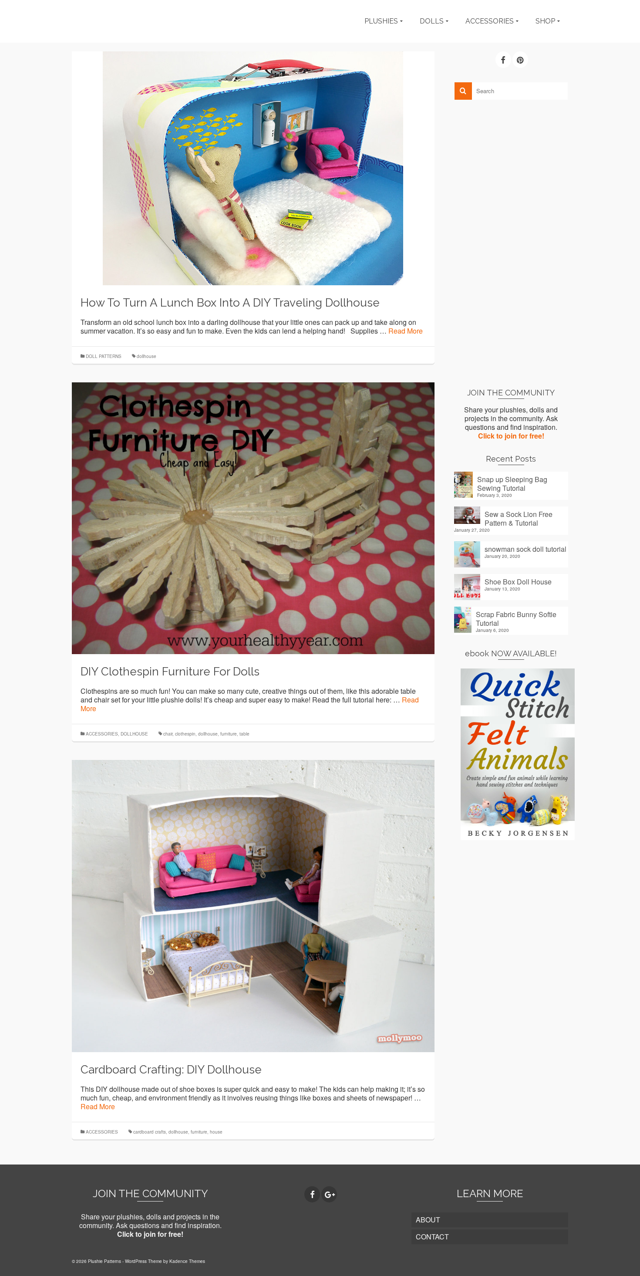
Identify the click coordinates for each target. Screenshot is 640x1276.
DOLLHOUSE (134, 734)
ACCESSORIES (102, 734)
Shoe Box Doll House (518, 581)
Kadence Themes (187, 1261)
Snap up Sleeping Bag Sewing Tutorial (512, 483)
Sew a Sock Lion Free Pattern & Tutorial (518, 518)
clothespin (185, 734)
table (244, 734)
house (216, 1132)
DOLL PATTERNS (103, 356)
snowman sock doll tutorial (525, 549)
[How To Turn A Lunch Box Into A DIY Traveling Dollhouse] (253, 167)
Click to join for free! (511, 436)
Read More (405, 331)
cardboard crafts (149, 1132)
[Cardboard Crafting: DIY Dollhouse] (253, 905)
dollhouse (146, 356)
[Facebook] (503, 59)
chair (167, 734)
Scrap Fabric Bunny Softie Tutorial (516, 618)
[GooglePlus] (329, 1194)
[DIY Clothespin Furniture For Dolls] (253, 517)
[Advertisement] (511, 243)
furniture (228, 734)
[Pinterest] (520, 59)
